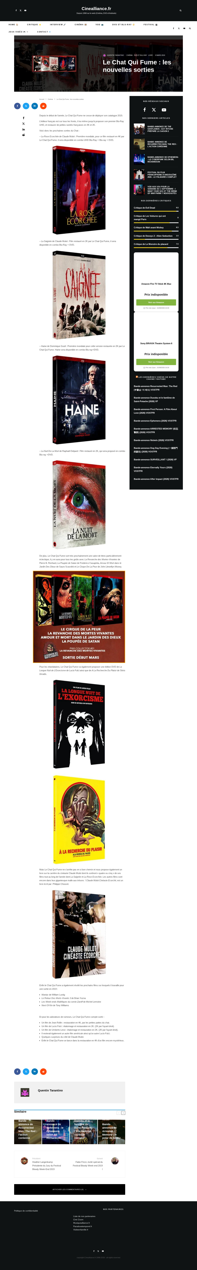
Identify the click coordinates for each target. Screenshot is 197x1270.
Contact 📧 (44, 32)
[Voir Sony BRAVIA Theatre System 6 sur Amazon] (156, 327)
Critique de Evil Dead (144, 208)
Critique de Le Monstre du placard (151, 244)
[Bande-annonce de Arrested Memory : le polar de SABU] (111, 1132)
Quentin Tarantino (115, 55)
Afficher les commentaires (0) (68, 1189)
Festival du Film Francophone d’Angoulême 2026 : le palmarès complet (162, 174)
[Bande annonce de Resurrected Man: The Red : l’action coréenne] (28, 1132)
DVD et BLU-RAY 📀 (123, 25)
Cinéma (129, 55)
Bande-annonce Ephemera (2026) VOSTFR (155, 421)
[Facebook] (16, 10)
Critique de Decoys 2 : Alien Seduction (153, 236)
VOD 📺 (100, 25)
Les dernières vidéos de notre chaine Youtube (157, 378)
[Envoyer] (43, 106)
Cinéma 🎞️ (81, 25)
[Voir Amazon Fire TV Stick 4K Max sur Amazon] (156, 267)
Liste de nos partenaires (84, 1216)
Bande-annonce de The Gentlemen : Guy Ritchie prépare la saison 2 (160, 129)
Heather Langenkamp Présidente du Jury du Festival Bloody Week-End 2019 (46, 1164)
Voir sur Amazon (156, 302)
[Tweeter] (26, 106)
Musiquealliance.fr (81, 1223)
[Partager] (17, 106)
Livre (150, 55)
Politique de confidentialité (26, 1211)
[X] (20, 10)
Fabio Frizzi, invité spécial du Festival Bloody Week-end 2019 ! (88, 1164)
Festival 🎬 (151, 25)
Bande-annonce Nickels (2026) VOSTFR (154, 440)
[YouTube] (25, 10)
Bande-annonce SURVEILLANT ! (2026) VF (155, 459)
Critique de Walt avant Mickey (149, 227)
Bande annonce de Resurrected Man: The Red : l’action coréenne (162, 144)
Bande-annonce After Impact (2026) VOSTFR (156, 479)
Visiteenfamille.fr (80, 1229)
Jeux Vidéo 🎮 (17, 32)
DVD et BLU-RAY (140, 55)
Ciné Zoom (78, 1219)
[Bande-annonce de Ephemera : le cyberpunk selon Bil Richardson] (56, 1132)
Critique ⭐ (34, 25)
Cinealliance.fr (96, 8)
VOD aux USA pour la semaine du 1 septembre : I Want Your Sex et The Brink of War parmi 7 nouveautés (162, 190)
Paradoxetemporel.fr (82, 1226)
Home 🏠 (13, 25)
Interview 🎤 (58, 25)
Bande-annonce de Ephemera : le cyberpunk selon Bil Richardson (163, 159)
